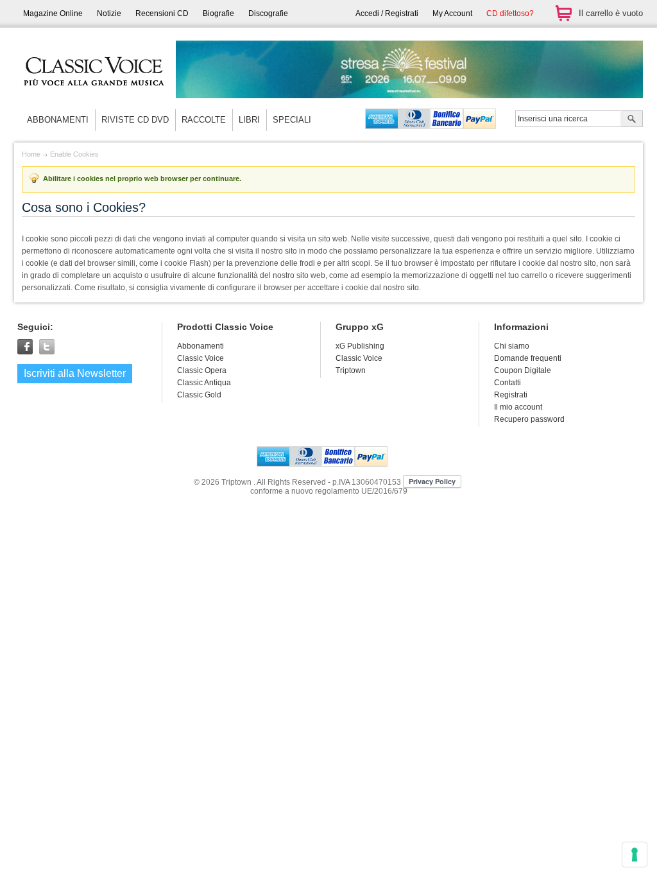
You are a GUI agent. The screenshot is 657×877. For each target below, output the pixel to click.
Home (31, 154)
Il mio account (518, 407)
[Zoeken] (631, 120)
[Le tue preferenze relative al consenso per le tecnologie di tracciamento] (634, 854)
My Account (452, 13)
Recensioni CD (162, 13)
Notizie (109, 13)
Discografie (268, 13)
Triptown (351, 370)
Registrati (510, 394)
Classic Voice (359, 358)
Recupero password (529, 419)
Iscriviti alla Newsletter (75, 373)
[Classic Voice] (94, 96)
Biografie (218, 13)
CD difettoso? (510, 13)
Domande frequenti (527, 358)
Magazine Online (53, 13)
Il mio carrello (563, 13)
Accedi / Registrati (386, 13)
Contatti (507, 382)
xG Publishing (360, 346)
